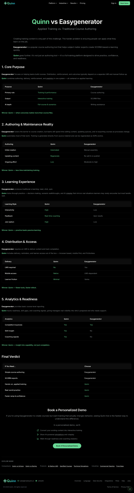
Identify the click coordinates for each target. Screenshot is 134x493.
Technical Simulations (81, 466)
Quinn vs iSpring (31, 466)
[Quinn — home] (26, 3)
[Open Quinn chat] (130, 489)
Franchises (120, 466)
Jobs (129, 481)
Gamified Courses (66, 466)
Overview (78, 481)
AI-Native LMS (53, 466)
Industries (62, 3)
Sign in (113, 3)
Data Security (97, 481)
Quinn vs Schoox (18, 466)
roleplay (69, 193)
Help (123, 481)
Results (73, 3)
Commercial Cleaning (107, 466)
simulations (59, 434)
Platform (52, 3)
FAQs (117, 481)
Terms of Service (113, 487)
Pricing (82, 3)
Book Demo (124, 3)
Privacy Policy (126, 487)
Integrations (109, 481)
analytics (49, 78)
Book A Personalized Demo (67, 446)
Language (87, 481)
